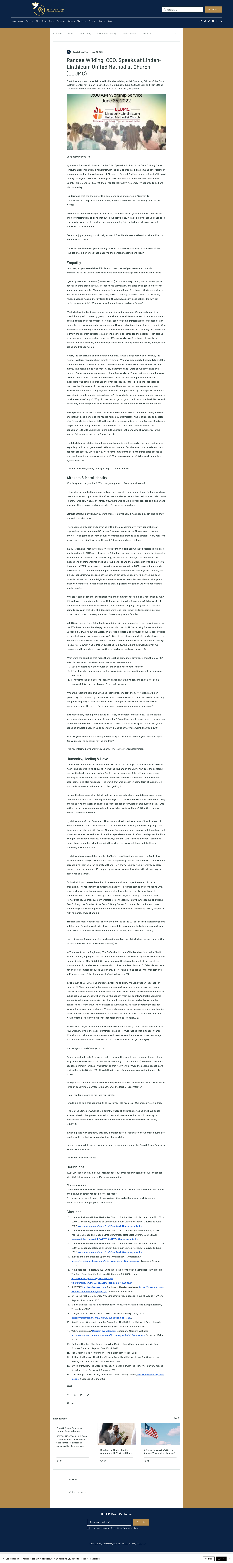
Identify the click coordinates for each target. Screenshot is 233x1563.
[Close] (229, 1559)
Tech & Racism (129, 33)
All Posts (57, 33)
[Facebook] (216, 21)
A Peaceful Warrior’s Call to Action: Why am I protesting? (159, 1451)
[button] (38, 21)
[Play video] (116, 122)
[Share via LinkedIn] (81, 1394)
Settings (208, 1558)
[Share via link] (87, 1394)
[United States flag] (160, 1434)
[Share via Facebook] (68, 1394)
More (145, 33)
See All (177, 1418)
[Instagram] (204, 21)
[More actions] (164, 52)
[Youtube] (212, 21)
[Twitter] (208, 21)
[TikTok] (200, 21)
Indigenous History (106, 33)
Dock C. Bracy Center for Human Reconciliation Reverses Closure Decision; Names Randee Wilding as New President (71, 1429)
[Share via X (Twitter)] (74, 1394)
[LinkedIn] (221, 21)
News (70, 33)
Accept (221, 1558)
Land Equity (85, 33)
